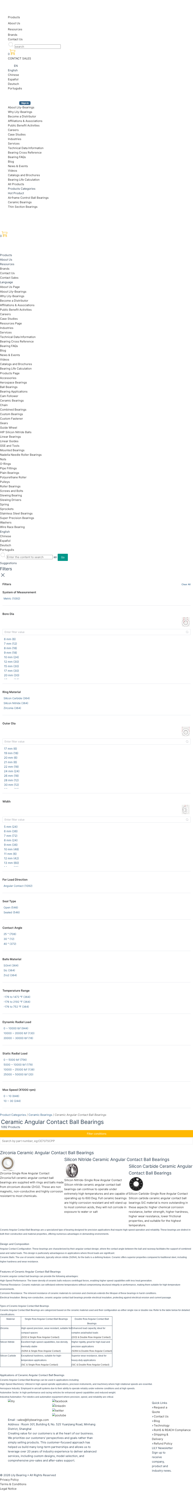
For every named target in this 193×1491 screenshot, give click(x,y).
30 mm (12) (11, 785)
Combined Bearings (13, 409)
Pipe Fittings (8, 468)
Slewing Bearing (11, 495)
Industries (14, 139)
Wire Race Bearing (12, 527)
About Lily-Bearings (21, 107)
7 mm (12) (10, 643)
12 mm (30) (11, 661)
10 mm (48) (11, 849)
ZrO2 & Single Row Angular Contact (40, 1337)
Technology (161, 1425)
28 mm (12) (11, 780)
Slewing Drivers (10, 500)
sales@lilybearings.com (33, 1420)
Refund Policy (163, 1443)
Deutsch (13, 84)
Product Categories (13, 1115)
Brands (12, 35)
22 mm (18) (11, 766)
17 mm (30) (11, 670)
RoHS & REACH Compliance (172, 1430)
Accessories (8, 378)
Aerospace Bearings (13, 382)
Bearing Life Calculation (24, 179)
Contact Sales (9, 277)
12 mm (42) (11, 858)
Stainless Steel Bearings (16, 513)
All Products (16, 184)
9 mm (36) (11, 845)
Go (62, 557)
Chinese (13, 75)
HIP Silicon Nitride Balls (15, 432)
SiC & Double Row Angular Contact (90, 1364)
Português (15, 88)
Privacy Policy (9, 1479)
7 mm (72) (10, 836)
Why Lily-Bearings (20, 112)
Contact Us (15, 39)
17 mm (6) (10, 748)
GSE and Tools (9, 445)
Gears (4, 423)
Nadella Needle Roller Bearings (21, 454)
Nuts (3, 459)
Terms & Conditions (13, 1484)
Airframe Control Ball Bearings (28, 197)
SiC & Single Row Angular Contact (39, 1364)
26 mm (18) (11, 775)
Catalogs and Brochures (24, 175)
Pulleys (5, 482)
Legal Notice (8, 1488)
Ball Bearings (9, 387)
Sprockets (7, 509)
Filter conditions (96, 1133)
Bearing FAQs (17, 157)
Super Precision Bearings (17, 518)
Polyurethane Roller (13, 477)
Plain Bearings (9, 473)
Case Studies (17, 134)
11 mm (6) (10, 854)
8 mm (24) (11, 840)
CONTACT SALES (19, 58)
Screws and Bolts (11, 491)
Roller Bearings (10, 486)
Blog (11, 161)
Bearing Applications (14, 391)
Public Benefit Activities (24, 125)
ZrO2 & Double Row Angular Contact (91, 1337)
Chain (4, 405)
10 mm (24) (11, 657)
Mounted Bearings (12, 450)
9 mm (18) (10, 652)
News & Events (18, 166)
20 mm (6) (10, 757)
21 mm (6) (10, 762)
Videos (12, 170)
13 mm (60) (11, 863)
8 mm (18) (10, 648)
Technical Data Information (26, 148)
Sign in (25, 103)
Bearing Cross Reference (25, 152)
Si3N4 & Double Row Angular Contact (91, 1351)
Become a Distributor (22, 116)
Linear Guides (9, 441)
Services (14, 143)
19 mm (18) (11, 753)
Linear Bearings (10, 436)
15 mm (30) (11, 666)
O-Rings (5, 464)
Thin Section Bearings (23, 206)
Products (14, 17)
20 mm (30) (11, 675)
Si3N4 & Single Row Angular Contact (41, 1351)
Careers (13, 130)
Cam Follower (9, 396)
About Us (14, 23)
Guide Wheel (8, 427)
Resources (15, 29)
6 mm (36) (11, 831)
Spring (4, 504)
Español (13, 79)
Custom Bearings (11, 414)
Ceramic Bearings (20, 202)
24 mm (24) (11, 771)
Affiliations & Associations (25, 121)
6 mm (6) (10, 639)
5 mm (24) (11, 826)
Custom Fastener (11, 418)
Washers (5, 522)
